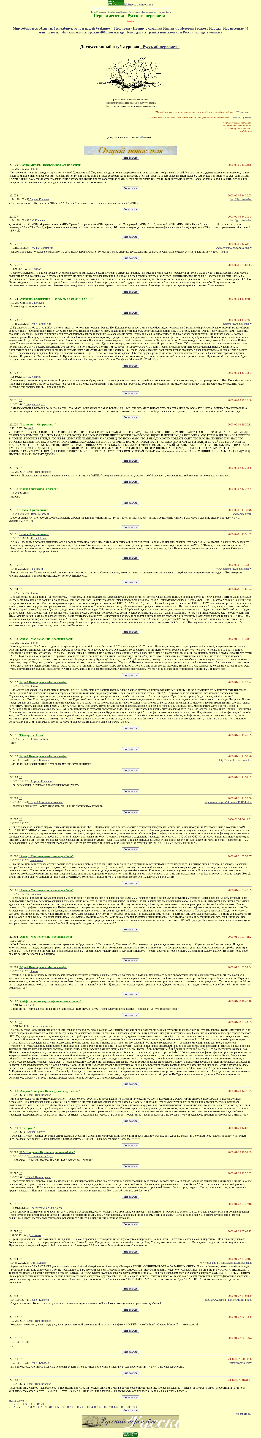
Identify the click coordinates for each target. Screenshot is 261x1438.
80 (67, 1406)
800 (116, 1406)
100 (76, 1406)
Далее (20, 1400)
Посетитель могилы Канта (45, 1207)
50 (54, 1406)
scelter (33, 1005)
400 (93, 1406)
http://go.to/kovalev (241, 220)
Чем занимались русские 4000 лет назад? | (94, 32)
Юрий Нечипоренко (38, 471)
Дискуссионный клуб (149, 12)
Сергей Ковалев (39, 199)
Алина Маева (37, 1262)
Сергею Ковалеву (41, 781)
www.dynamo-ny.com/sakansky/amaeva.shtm (226, 1262)
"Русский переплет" (160, 46)
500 (99, 1406)
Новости (124, 12)
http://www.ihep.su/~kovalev (235, 760)
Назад (12, 1400)
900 (122, 1406)
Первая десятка (134, 12)
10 (38, 1403)
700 (110, 1406)
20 (42, 1403)
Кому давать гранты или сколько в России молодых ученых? (174, 32)
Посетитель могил (40, 1026)
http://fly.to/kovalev (241, 199)
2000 (135, 1406)
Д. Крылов (34, 268)
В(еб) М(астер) (39, 513)
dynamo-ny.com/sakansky (237, 323)
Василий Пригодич (242, 117)
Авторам (116, 12)
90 (71, 1406)
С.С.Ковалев (37, 220)
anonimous (36, 860)
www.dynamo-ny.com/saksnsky (234, 247)
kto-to (34, 168)
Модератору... (244, 1413)
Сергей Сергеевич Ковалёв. (46, 802)
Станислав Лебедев (41, 1156)
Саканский (36, 568)
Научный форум (165, 12)
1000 (128, 1406)
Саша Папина (39, 739)
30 (46, 1406)
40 (50, 1406)
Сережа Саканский (41, 247)
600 (105, 1406)
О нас (110, 12)
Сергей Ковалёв (39, 1299)
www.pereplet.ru (242, 513)
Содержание (101, 12)
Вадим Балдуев (34, 302)
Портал (93, 12)
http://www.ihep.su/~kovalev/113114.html (228, 802)
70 (63, 1406)
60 (58, 1406)
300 (88, 1406)
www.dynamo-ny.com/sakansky (234, 568)
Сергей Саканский (40, 323)
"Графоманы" (244, 112)
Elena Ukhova (38, 538)
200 (82, 1406)
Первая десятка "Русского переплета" (131, 15)
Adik (31, 428)
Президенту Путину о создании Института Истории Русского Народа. (168, 28)
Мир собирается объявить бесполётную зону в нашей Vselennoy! (63, 28)
